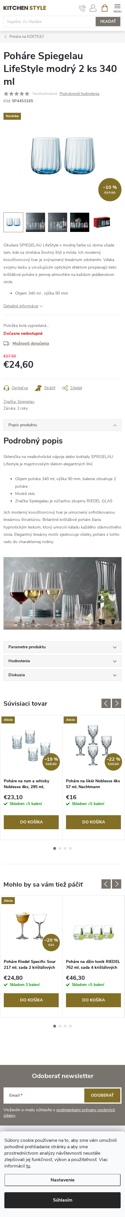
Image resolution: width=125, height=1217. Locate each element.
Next (116, 703)
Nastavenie (63, 1180)
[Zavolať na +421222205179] (82, 8)
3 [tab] (65, 848)
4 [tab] (70, 848)
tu (28, 1166)
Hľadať (108, 21)
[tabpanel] (31, 777)
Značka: (18, 401)
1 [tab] (54, 848)
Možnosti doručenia (30, 343)
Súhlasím (62, 1200)
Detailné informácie (20, 306)
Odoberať (102, 1095)
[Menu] (117, 7)
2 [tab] (59, 848)
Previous (106, 703)
